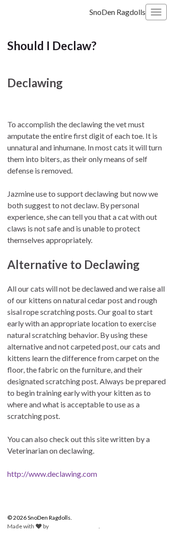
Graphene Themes (74, 526)
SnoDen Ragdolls (117, 11)
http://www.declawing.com (52, 473)
